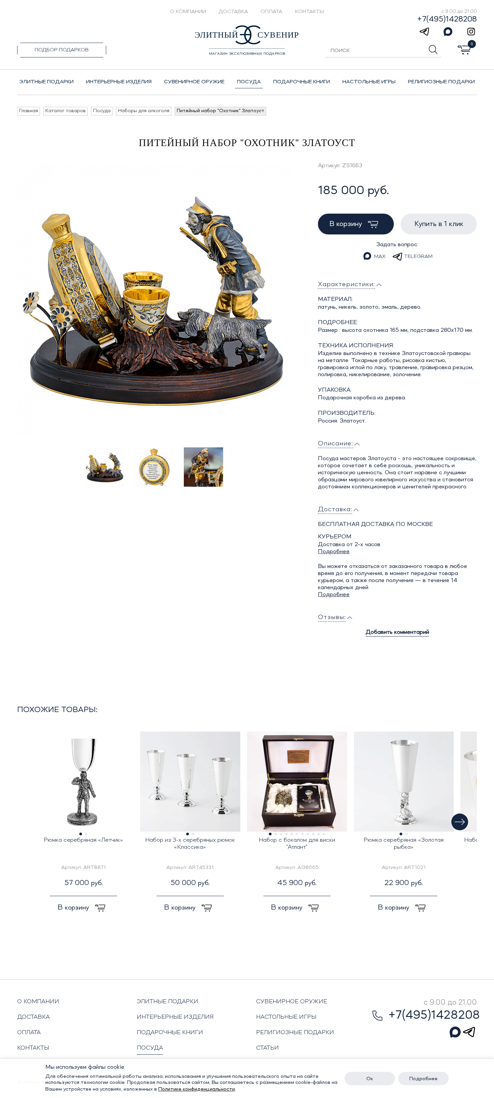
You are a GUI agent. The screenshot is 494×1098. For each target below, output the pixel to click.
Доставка (233, 11)
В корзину (346, 224)
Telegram (418, 256)
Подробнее (333, 551)
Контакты (309, 11)
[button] (459, 822)
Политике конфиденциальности (196, 1089)
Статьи (267, 1048)
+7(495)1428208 (447, 19)
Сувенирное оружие (291, 1002)
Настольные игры (286, 1017)
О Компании (188, 11)
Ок (369, 1079)
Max (379, 256)
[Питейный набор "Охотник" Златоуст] (154, 299)
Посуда (150, 1048)
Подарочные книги (170, 1032)
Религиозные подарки (295, 1032)
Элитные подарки (167, 1002)
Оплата (271, 11)
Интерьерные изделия (175, 1017)
